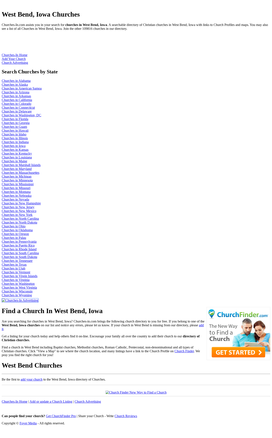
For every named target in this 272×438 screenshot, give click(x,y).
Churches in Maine (14, 161)
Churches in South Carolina (20, 253)
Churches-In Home (14, 55)
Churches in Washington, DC (21, 115)
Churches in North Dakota (19, 222)
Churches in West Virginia (19, 287)
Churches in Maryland (17, 169)
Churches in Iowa (14, 146)
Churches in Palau (14, 238)
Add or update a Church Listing (51, 401)
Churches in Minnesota (17, 180)
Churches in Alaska (15, 84)
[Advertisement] (79, 43)
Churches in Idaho (14, 134)
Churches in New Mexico (19, 211)
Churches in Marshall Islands (21, 165)
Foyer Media (28, 423)
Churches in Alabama (16, 81)
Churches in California (17, 100)
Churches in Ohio (14, 226)
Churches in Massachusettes (20, 172)
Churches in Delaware (17, 111)
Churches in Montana (16, 192)
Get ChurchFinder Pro (61, 416)
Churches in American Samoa (22, 88)
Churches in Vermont (16, 272)
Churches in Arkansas (16, 96)
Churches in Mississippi (18, 184)
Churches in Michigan (16, 176)
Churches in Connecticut (18, 107)
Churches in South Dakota (19, 257)
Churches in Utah (13, 268)
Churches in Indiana (15, 142)
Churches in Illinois (15, 138)
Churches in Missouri (16, 188)
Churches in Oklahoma (17, 230)
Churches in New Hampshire (21, 203)
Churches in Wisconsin (17, 291)
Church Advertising (15, 62)
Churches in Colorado (16, 104)
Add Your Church (14, 59)
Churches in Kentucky (17, 153)
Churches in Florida (15, 119)
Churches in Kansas (15, 149)
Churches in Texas (14, 264)
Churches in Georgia (16, 123)
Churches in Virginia (16, 280)
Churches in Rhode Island (19, 249)
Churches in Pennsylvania (19, 241)
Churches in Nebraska (16, 195)
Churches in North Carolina (20, 218)
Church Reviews (126, 416)
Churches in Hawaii (15, 130)
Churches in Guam (14, 126)
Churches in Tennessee (17, 261)
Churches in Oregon (15, 234)
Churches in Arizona (15, 92)
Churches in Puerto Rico (18, 245)
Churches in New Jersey (18, 207)
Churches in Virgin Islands (19, 276)
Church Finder (184, 351)
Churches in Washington (18, 283)
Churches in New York (17, 215)
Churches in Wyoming (17, 295)
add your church (31, 379)
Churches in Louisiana (17, 157)
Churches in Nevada (15, 199)
